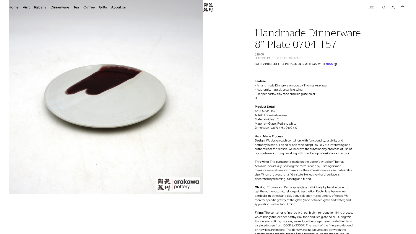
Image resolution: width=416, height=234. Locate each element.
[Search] (384, 7)
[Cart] (402, 7)
